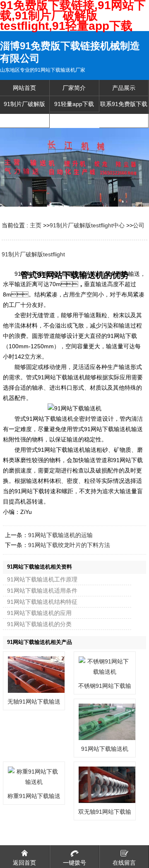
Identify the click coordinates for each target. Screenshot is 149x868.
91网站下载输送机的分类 (39, 624)
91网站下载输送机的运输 (60, 535)
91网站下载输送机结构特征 (42, 601)
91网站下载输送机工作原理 (42, 579)
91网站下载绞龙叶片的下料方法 (69, 545)
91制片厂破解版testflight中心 (87, 225)
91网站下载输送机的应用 (39, 613)
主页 (35, 225)
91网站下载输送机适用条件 (42, 590)
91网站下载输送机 (104, 748)
